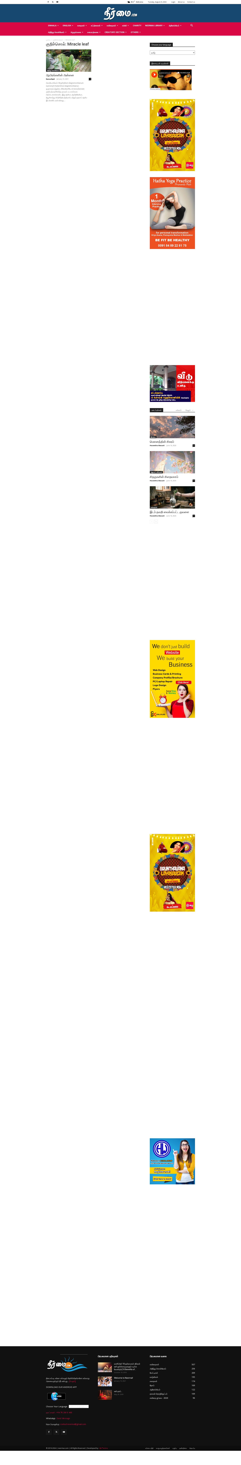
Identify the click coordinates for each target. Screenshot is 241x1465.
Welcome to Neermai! (123, 1378)
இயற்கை (153, 437)
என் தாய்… (118, 1391)
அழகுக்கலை (76, 32)
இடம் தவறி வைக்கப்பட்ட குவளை (169, 512)
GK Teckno (103, 1448)
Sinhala (52, 25)
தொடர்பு (192, 1448)
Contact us (191, 2)
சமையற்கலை (92, 32)
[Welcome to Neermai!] (105, 1381)
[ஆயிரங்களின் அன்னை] (68, 60)
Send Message (63, 1418)
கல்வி (124, 25)
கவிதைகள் (111, 25)
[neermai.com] (120, 13)
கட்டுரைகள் (95, 25)
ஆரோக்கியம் (174, 25)
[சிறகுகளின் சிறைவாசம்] (172, 462)
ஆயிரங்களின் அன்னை (60, 75)
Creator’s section (114, 32)
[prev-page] (151, 521)
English (67, 25)
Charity (137, 25)
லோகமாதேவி (50, 79)
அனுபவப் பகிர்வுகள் (156, 472)
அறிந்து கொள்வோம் (56, 32)
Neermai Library (153, 25)
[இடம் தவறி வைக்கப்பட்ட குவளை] (172, 497)
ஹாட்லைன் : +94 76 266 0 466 (59, 1412)
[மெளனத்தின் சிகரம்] (172, 427)
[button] (191, 25)
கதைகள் (81, 25)
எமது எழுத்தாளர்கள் (163, 1448)
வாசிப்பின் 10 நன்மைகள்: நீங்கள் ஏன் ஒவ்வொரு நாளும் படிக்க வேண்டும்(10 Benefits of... (127, 1367)
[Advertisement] (172, 272)
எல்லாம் (178, 410)
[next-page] (156, 521)
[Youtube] (57, 2)
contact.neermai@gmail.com (73, 1424)
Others (134, 32)
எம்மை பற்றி (149, 1448)
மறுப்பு (175, 1448)
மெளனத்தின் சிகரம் (162, 441)
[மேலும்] (72, 1381)
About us (181, 2)
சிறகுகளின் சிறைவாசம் (164, 477)
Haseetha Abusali (157, 445)
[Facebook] (48, 2)
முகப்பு (48, 40)
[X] (53, 2)
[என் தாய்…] (105, 1395)
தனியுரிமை (183, 1448)
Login (173, 2)
